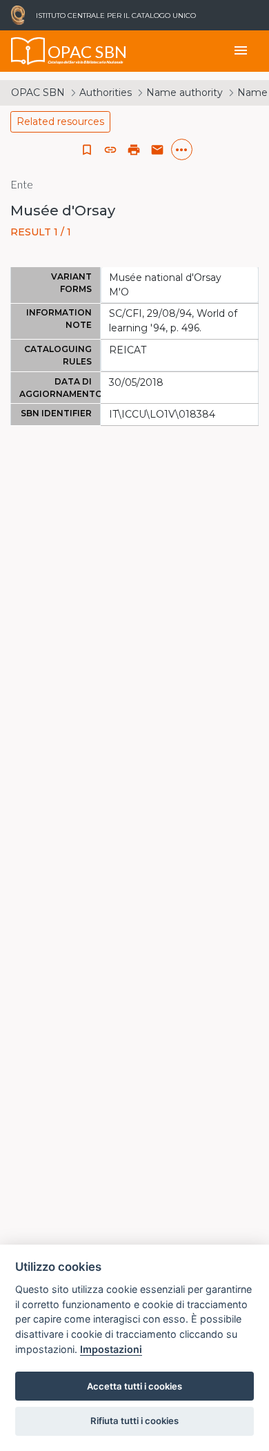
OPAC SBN (38, 92)
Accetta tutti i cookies (134, 1386)
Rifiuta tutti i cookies (134, 1420)
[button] (110, 149)
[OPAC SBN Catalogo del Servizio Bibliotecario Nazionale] (28, 51)
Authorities (105, 92)
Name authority (184, 92)
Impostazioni (111, 1349)
